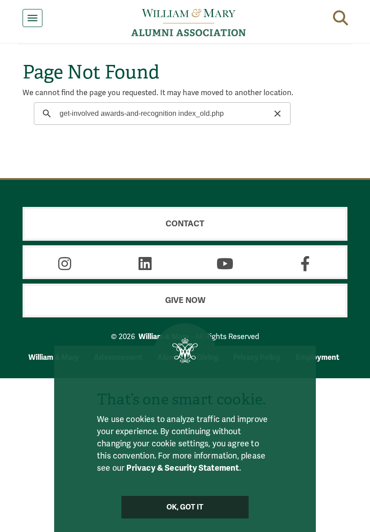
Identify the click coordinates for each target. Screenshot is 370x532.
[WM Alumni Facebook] (305, 263)
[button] (340, 16)
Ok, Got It (185, 507)
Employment (317, 357)
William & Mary (53, 357)
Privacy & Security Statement (182, 468)
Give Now (185, 300)
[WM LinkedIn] (145, 263)
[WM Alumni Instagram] (65, 263)
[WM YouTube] (225, 263)
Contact (185, 224)
